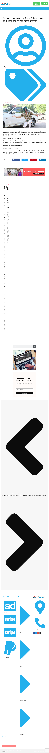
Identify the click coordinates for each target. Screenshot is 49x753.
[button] (2, 8)
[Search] (34, 346)
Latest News (8, 102)
